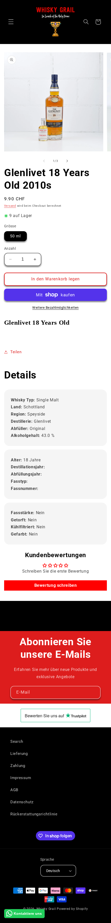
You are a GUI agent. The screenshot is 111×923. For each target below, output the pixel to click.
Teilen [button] (16, 352)
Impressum (20, 777)
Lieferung (19, 753)
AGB (14, 790)
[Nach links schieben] (44, 161)
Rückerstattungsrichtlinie (34, 814)
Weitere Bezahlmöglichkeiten (55, 307)
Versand (10, 206)
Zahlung (17, 765)
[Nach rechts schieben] (67, 161)
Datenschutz (22, 802)
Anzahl (10, 248)
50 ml (15, 236)
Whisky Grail (46, 909)
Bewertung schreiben (55, 585)
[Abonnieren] (94, 692)
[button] (11, 22)
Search (16, 741)
